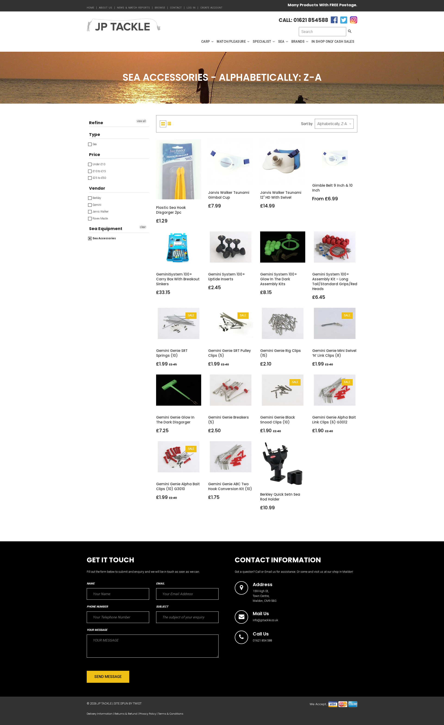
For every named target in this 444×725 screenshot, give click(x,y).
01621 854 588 (262, 640)
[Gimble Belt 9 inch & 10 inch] (335, 172)
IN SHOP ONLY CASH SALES (332, 41)
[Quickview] (189, 194)
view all (141, 121)
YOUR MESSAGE (97, 630)
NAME (91, 583)
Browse (160, 7)
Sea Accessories (104, 238)
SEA (281, 41)
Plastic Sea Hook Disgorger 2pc (171, 210)
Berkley (96, 198)
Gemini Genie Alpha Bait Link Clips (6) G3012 (334, 420)
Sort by (307, 124)
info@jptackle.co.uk (265, 620)
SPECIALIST (262, 41)
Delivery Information (99, 714)
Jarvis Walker (100, 211)
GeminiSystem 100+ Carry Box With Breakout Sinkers (178, 279)
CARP (206, 41)
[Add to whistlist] (168, 194)
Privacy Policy (147, 714)
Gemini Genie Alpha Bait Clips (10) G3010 (178, 486)
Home (90, 7)
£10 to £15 (99, 171)
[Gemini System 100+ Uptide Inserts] (231, 261)
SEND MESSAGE (108, 676)
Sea (94, 144)
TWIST (137, 703)
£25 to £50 (99, 178)
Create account (211, 7)
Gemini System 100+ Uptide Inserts (226, 277)
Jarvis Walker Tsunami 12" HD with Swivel (280, 195)
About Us (105, 7)
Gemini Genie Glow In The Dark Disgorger (175, 420)
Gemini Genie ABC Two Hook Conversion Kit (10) (230, 486)
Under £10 (98, 164)
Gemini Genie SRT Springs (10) (172, 353)
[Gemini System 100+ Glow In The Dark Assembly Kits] (283, 261)
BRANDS (298, 41)
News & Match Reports (133, 7)
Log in (191, 7)
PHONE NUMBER (97, 606)
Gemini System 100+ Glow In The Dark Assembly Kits (278, 279)
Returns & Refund (125, 714)
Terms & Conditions (170, 714)
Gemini (96, 205)
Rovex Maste (100, 218)
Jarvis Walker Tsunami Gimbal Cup (228, 195)
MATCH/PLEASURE (232, 41)
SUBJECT (162, 606)
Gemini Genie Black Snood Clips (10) (277, 420)
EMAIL (160, 583)
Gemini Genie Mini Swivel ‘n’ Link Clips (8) (334, 353)
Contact (176, 7)
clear (143, 227)
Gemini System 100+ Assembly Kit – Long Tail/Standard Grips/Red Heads (334, 281)
